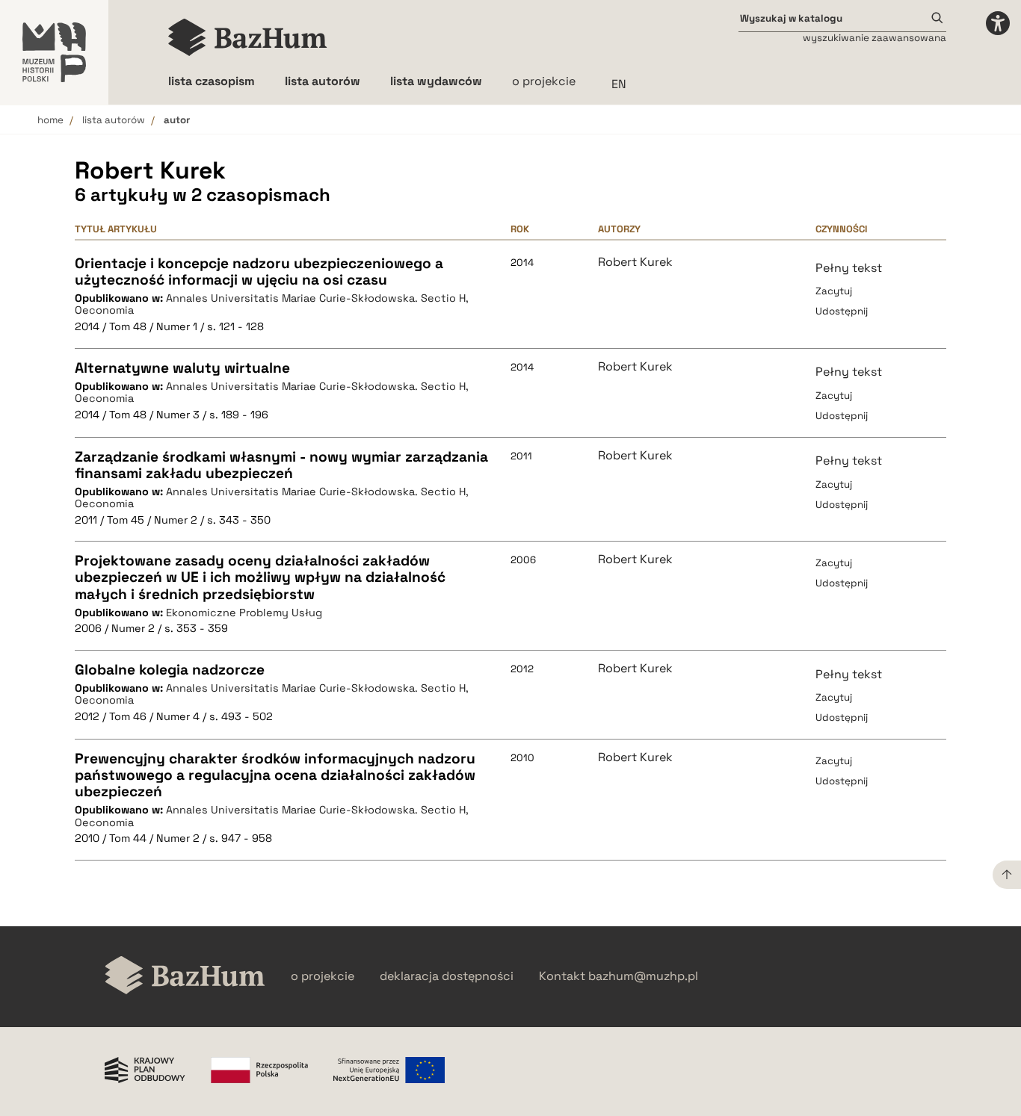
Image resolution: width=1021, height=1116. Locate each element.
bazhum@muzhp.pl (643, 976)
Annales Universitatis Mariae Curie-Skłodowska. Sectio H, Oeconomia (272, 304)
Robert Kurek (635, 262)
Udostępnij (841, 311)
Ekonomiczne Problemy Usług (244, 612)
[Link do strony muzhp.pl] (54, 52)
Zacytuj (833, 291)
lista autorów (113, 120)
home (50, 120)
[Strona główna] (247, 37)
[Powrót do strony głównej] (185, 976)
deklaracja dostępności (446, 976)
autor (177, 120)
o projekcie (544, 81)
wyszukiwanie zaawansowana (874, 37)
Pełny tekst (848, 268)
